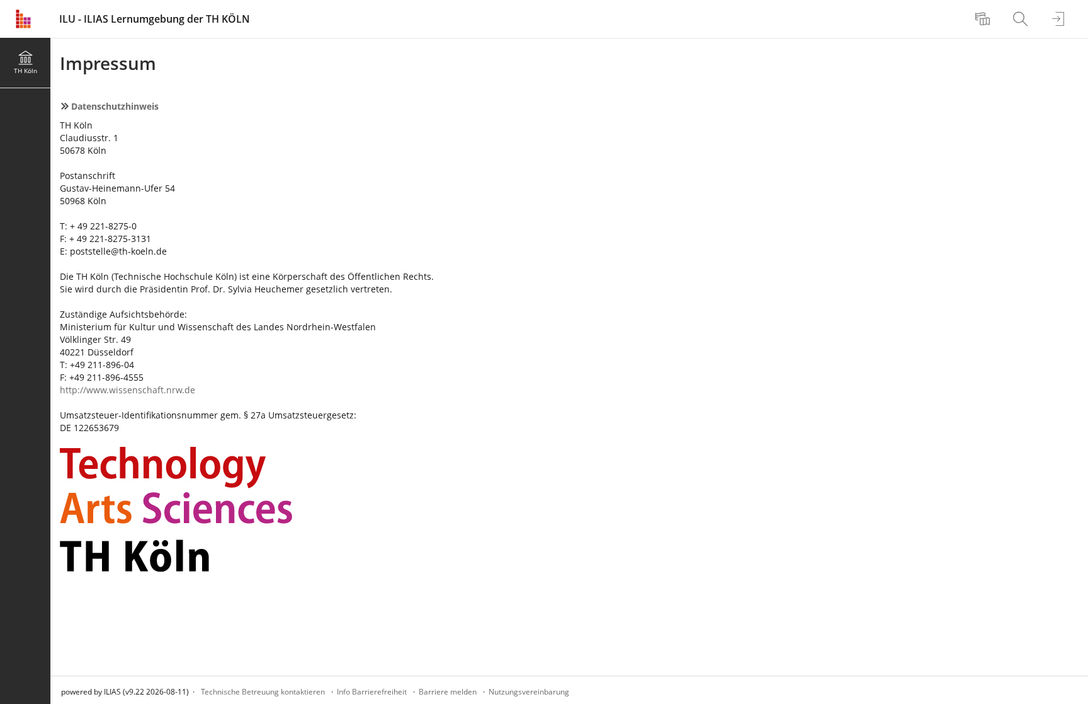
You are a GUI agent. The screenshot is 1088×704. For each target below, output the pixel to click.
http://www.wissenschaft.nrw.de (127, 390)
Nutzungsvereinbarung (529, 691)
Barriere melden (448, 691)
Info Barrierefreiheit (372, 691)
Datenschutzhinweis (115, 106)
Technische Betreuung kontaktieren (263, 691)
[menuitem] (984, 19)
